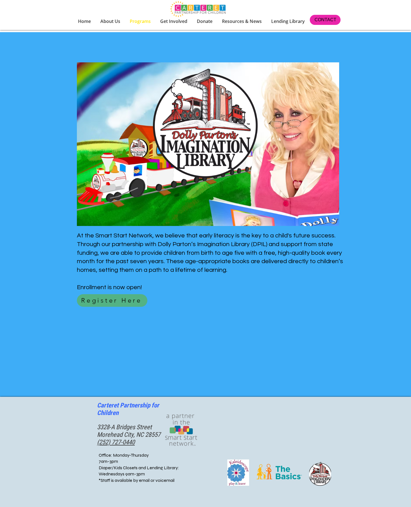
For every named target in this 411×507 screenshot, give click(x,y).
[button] (174, 21)
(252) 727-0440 (116, 442)
